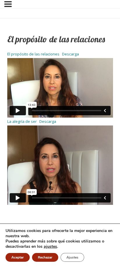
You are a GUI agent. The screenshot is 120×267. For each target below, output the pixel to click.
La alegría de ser (22, 121)
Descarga (70, 54)
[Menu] (8, 4)
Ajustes (72, 257)
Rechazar (45, 257)
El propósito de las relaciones (33, 54)
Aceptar (17, 257)
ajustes (50, 246)
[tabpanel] (60, 127)
